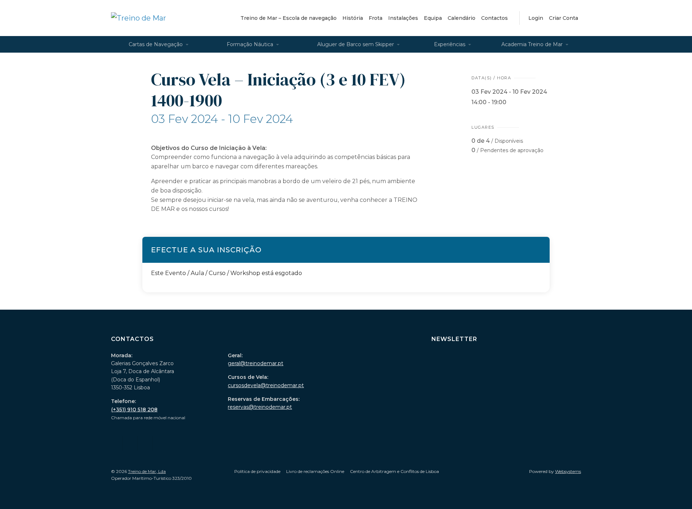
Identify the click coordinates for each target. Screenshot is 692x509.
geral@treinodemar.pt (255, 363)
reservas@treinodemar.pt (260, 407)
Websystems (568, 471)
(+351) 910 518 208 (134, 409)
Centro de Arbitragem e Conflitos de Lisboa (394, 471)
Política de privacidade (257, 471)
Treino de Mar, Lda (147, 471)
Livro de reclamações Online (315, 471)
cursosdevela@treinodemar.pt (266, 385)
